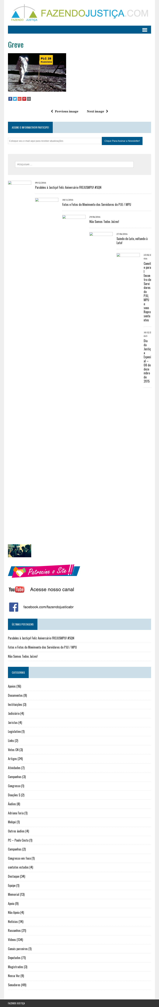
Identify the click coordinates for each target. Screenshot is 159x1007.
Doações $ (14, 795)
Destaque (13, 876)
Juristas (13, 722)
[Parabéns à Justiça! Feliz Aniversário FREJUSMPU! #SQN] (19, 469)
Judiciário (14, 713)
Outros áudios (16, 831)
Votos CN (13, 749)
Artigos (12, 758)
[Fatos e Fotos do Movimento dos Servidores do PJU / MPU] (46, 486)
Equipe (12, 885)
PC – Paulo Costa (18, 840)
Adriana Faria (16, 813)
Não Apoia (14, 912)
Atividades (14, 767)
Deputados (14, 957)
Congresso (14, 786)
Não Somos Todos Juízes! (104, 221)
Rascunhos (14, 930)
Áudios (12, 804)
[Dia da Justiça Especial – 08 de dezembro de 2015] (19, 555)
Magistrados (15, 966)
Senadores (14, 985)
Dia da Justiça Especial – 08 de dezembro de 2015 (147, 360)
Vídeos (12, 939)
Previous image (66, 111)
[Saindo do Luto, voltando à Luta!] (101, 520)
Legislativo (14, 731)
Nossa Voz (14, 975)
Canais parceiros (18, 948)
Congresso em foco (19, 858)
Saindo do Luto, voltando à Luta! (132, 240)
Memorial (13, 894)
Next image (95, 111)
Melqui (12, 822)
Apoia (11, 903)
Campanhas (15, 776)
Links (11, 740)
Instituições (15, 704)
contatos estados (18, 867)
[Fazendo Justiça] (79, 13)
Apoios (12, 686)
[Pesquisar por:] (74, 164)
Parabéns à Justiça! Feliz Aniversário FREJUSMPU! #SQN (68, 187)
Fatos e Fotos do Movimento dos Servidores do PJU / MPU (96, 204)
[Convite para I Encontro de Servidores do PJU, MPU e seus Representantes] (128, 542)
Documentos (15, 695)
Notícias (13, 921)
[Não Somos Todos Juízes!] (74, 503)
